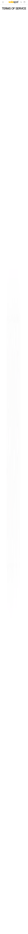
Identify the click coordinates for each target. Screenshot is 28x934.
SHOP (1, 919)
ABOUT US (3, 922)
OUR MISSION (4, 920)
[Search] (21, 2)
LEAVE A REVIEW (5, 926)
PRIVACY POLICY (5, 932)
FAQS (1, 923)
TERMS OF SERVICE (5, 933)
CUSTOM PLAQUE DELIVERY (8, 925)
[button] (3, 2)
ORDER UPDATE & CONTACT (8, 929)
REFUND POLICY (4, 930)
